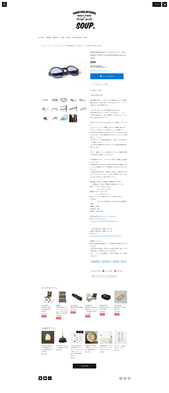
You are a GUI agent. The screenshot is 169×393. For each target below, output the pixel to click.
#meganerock (95, 261)
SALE (86, 37)
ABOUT (56, 37)
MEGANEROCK (58, 45)
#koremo (116, 261)
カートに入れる (108, 76)
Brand (50, 45)
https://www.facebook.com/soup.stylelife (120, 378)
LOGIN (156, 4)
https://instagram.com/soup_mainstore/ (124, 378)
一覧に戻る (84, 366)
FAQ (62, 37)
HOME (41, 37)
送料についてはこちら (100, 70)
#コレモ (123, 261)
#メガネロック (106, 261)
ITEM (68, 37)
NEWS (48, 37)
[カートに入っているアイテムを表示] (164, 4)
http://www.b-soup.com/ (129, 378)
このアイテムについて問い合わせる (106, 276)
